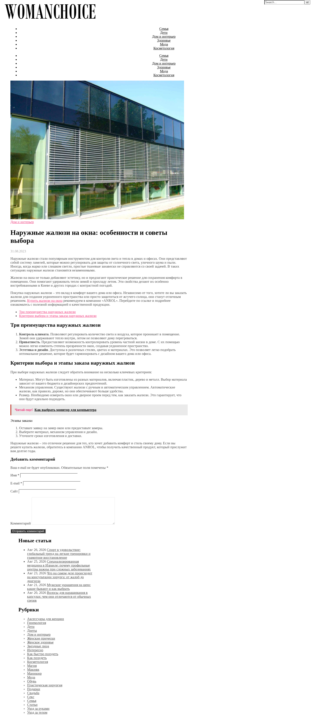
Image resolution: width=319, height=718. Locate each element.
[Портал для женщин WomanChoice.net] (50, 21)
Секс (30, 697)
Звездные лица (38, 646)
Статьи (32, 705)
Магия (32, 666)
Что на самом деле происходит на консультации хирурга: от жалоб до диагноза (59, 577)
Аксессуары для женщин (45, 619)
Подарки (33, 689)
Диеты (32, 630)
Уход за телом (37, 712)
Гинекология (36, 623)
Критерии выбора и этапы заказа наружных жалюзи (58, 316)
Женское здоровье (40, 642)
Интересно (35, 650)
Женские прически (41, 638)
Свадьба (33, 693)
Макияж (33, 669)
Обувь (31, 681)
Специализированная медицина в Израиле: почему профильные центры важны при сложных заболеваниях (59, 565)
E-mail (16, 483)
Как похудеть (37, 658)
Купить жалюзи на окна (44, 300)
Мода (164, 44)
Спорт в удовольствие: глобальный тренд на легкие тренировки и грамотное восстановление (58, 553)
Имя (14, 475)
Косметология (163, 48)
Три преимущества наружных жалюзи (47, 312)
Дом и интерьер (164, 36)
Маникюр (34, 673)
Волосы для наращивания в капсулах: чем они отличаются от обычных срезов (59, 596)
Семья (163, 29)
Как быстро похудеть (42, 654)
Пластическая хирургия (44, 685)
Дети (164, 32)
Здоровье (164, 40)
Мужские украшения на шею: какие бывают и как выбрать (59, 587)
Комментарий (20, 523)
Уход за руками (38, 708)
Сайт (14, 491)
